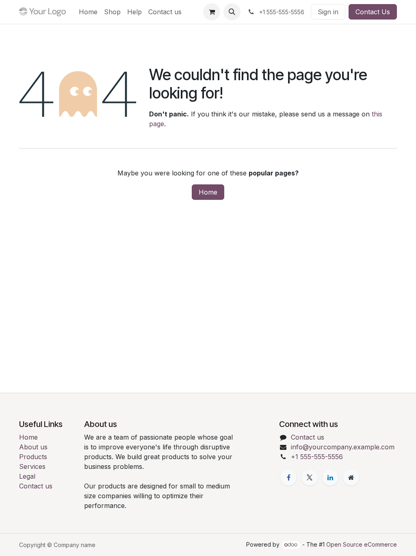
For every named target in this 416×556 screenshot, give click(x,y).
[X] (309, 477)
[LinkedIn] (330, 477)
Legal (27, 476)
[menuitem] (88, 12)
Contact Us (372, 12)
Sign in (328, 12)
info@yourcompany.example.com (342, 447)
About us (33, 447)
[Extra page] (351, 477)
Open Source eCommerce (361, 544)
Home (208, 192)
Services (32, 466)
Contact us (35, 486)
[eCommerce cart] (211, 11)
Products (33, 457)
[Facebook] (288, 477)
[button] (231, 11)
